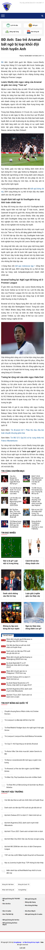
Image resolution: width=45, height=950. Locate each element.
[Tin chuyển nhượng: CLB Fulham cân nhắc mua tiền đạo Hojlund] (26, 500)
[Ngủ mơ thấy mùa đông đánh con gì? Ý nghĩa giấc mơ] (34, 612)
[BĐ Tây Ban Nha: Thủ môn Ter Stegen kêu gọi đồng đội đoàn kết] (4, 512)
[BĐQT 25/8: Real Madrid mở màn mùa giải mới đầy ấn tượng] (26, 478)
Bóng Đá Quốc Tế (23, 884)
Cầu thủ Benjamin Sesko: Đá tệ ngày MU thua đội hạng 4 (15, 480)
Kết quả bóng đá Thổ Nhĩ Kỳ (11, 899)
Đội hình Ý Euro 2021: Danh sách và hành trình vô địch (19, 696)
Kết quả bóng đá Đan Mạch (10, 923)
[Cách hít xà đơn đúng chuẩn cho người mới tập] (34, 547)
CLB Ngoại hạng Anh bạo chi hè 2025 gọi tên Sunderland (15, 524)
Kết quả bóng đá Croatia (33, 914)
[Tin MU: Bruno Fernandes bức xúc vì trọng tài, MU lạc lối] (26, 490)
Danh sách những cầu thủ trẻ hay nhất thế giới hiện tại (10, 594)
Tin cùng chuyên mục (13, 471)
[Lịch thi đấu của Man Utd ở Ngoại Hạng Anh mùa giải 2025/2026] (4, 500)
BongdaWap (22, 890)
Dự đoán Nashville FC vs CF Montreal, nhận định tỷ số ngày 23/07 (17, 665)
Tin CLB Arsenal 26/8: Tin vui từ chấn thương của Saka (15, 490)
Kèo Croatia (7, 911)
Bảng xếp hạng (30, 902)
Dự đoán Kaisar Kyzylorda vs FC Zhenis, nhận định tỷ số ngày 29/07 (19, 684)
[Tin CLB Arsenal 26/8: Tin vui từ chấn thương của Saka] (4, 490)
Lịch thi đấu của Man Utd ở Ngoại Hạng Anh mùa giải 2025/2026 (15, 501)
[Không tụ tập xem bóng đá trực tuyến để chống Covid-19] (11, 612)
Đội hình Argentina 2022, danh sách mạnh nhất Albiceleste (19, 690)
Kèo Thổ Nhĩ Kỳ (8, 914)
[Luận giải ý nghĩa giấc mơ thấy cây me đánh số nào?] (34, 579)
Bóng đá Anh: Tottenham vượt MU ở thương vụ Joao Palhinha (37, 525)
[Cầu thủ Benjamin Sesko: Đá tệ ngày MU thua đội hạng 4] (4, 478)
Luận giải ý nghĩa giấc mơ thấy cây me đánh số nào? (33, 594)
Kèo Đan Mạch (30, 911)
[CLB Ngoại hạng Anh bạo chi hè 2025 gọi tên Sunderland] (4, 523)
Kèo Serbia (6, 903)
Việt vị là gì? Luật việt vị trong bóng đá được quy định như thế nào (10, 562)
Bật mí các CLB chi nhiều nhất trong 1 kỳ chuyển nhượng (37, 512)
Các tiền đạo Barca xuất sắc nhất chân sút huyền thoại (18, 646)
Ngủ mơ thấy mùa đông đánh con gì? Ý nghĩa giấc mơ (34, 627)
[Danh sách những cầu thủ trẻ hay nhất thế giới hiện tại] (11, 579)
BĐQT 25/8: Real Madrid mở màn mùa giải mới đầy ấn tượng (37, 480)
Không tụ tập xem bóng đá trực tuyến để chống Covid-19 (11, 627)
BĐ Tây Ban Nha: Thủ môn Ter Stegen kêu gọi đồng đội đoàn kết (15, 513)
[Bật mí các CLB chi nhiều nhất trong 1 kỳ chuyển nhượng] (26, 512)
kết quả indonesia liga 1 (25, 266)
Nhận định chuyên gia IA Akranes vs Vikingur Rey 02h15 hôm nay (19, 640)
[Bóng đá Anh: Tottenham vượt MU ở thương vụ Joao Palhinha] (26, 523)
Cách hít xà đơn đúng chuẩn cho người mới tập (32, 562)
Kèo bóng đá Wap (31, 905)
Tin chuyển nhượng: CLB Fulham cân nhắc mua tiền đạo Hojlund (37, 501)
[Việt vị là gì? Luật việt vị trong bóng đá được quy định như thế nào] (11, 547)
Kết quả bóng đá (30, 899)
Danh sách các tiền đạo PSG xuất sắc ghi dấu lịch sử (18, 652)
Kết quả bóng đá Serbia (11, 920)
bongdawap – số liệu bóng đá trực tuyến (26, 942)
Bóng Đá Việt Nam (8, 884)
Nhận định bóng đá (8, 890)
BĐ (2, 62)
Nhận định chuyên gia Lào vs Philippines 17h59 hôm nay (16, 672)
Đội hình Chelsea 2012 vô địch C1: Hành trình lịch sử (18, 678)
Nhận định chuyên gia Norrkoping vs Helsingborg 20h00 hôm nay (19, 658)
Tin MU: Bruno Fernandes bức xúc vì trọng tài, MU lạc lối (37, 490)
